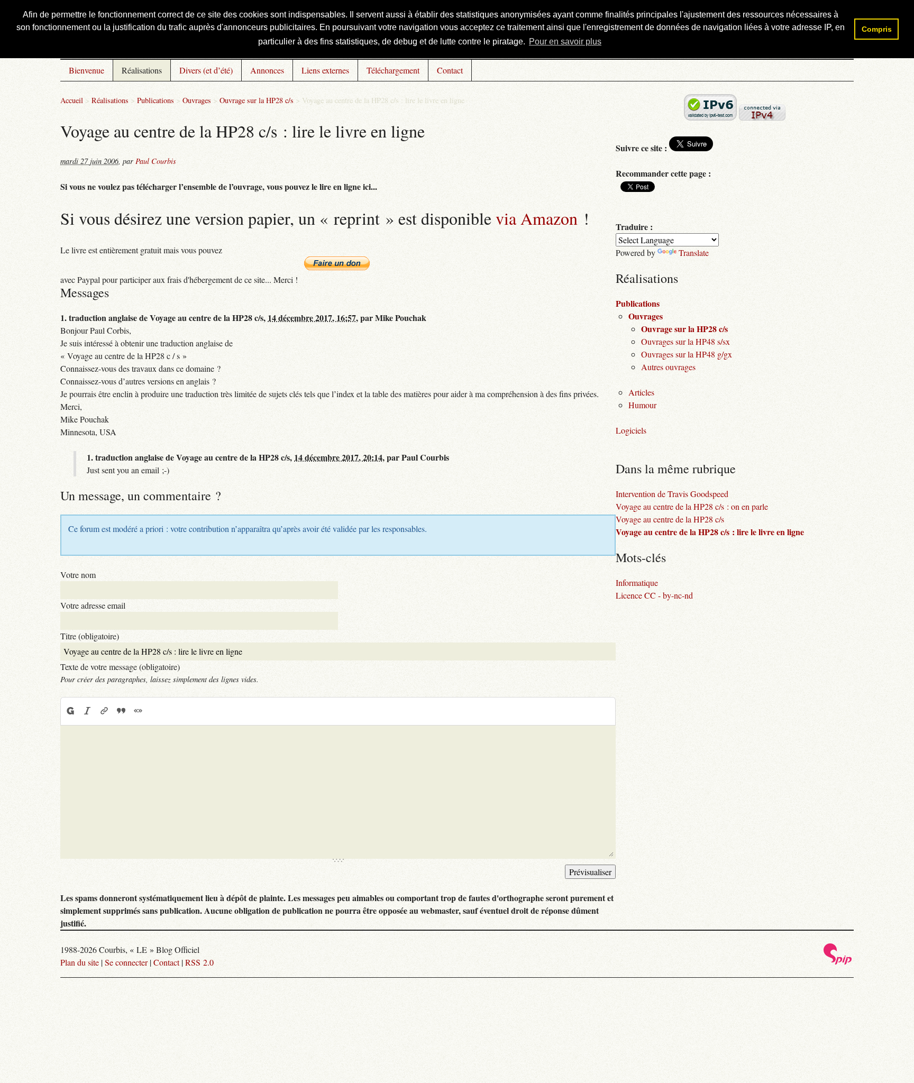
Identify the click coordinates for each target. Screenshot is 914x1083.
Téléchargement (393, 70)
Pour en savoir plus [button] (565, 41)
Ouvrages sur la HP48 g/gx (686, 354)
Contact (450, 70)
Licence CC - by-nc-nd (654, 595)
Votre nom (78, 574)
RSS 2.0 (199, 962)
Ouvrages (196, 100)
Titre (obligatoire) (89, 635)
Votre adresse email (92, 605)
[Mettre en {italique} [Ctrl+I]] (87, 710)
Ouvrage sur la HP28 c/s (257, 100)
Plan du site (79, 962)
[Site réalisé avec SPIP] (838, 962)
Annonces (267, 70)
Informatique (637, 582)
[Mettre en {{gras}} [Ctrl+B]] (70, 710)
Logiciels (631, 430)
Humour (642, 404)
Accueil (71, 100)
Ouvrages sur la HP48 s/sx (685, 341)
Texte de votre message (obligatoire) (120, 666)
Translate (694, 252)
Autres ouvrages (668, 366)
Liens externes (325, 70)
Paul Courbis (155, 161)
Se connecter (126, 962)
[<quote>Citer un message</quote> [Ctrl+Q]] (121, 710)
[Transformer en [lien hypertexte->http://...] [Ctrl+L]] (104, 710)
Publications (155, 100)
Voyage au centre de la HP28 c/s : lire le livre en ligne (710, 532)
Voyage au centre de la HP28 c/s (670, 519)
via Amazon (537, 218)
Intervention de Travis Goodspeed (672, 493)
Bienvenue (86, 70)
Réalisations (142, 70)
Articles (641, 392)
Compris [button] (877, 29)
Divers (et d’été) (206, 70)
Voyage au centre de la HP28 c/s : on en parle (692, 506)
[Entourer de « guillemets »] (138, 710)
